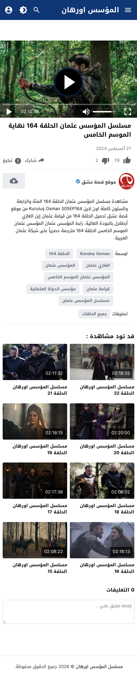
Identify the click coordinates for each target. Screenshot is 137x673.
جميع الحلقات (94, 314)
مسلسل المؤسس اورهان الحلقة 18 (107, 508)
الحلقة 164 (59, 253)
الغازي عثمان (98, 265)
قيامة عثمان (98, 289)
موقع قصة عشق (98, 182)
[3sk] (126, 188)
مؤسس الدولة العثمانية (53, 289)
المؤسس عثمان (60, 265)
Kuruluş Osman (95, 253)
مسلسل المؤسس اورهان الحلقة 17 (40, 508)
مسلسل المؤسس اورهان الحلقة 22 (107, 390)
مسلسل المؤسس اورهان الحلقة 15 (40, 568)
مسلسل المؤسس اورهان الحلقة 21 (40, 390)
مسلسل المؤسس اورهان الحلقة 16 (107, 568)
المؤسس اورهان (90, 10)
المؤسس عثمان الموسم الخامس (79, 277)
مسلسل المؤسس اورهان (99, 666)
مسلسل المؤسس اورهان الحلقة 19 (40, 449)
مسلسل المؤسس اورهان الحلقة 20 (107, 449)
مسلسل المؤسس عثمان (86, 300)
